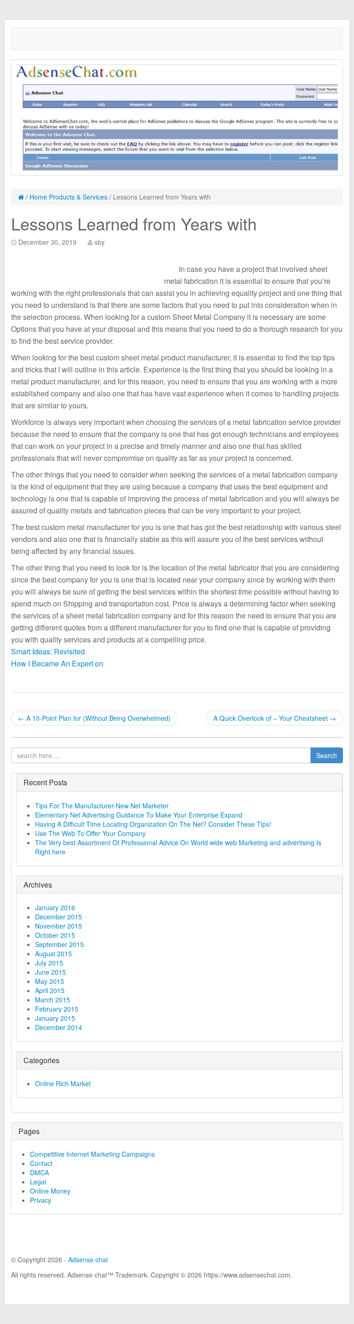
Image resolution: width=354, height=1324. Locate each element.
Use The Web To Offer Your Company (90, 833)
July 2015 (49, 962)
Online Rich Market (63, 1083)
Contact (41, 1163)
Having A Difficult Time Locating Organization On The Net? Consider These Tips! (153, 824)
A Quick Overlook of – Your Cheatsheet (274, 718)
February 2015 (56, 1008)
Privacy (40, 1200)
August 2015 (53, 953)
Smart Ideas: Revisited (48, 651)
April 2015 (50, 990)
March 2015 (52, 999)
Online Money (50, 1190)
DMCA (39, 1172)
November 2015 (58, 925)
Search (326, 755)
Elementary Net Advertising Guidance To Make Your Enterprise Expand (138, 814)
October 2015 (55, 935)
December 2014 (58, 1027)
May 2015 (49, 981)
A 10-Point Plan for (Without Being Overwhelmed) (94, 718)
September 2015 (59, 944)
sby (99, 242)
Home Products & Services (68, 196)
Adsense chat (88, 1259)
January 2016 (55, 907)
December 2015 (58, 916)
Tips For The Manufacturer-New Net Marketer (102, 805)
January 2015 (55, 1018)
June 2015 (50, 972)
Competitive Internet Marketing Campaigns (92, 1154)
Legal (38, 1181)
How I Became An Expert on (57, 663)
